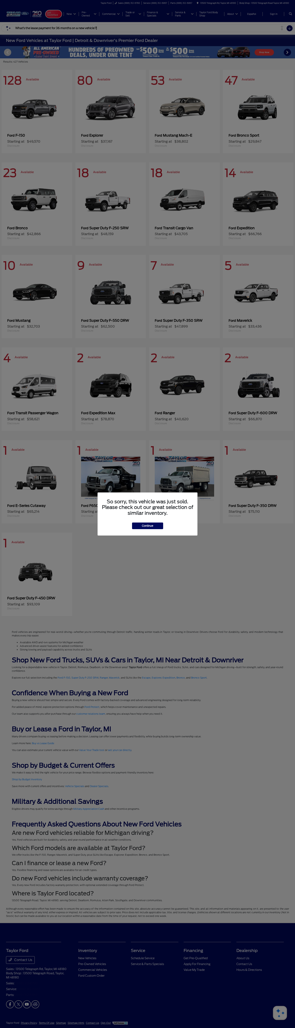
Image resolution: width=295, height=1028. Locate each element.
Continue (147, 525)
